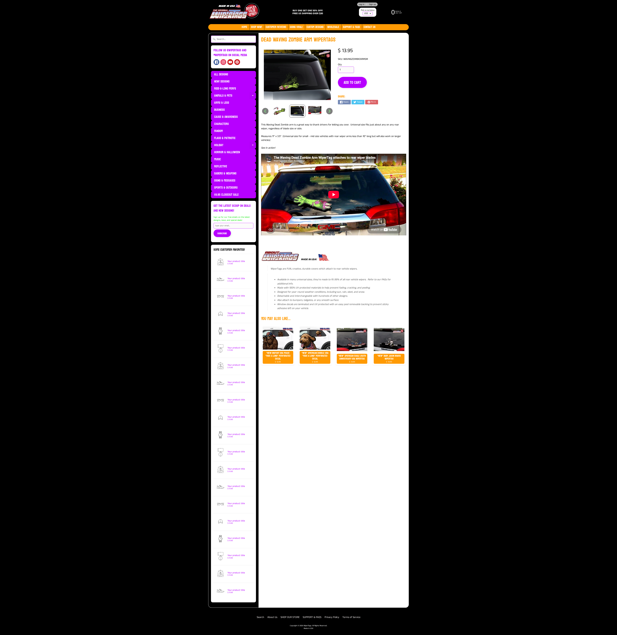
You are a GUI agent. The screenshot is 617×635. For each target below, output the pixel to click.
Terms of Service (351, 617)
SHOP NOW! (256, 27)
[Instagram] (223, 62)
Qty (340, 64)
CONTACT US (370, 27)
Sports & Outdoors (226, 188)
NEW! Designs (222, 81)
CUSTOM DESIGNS (315, 27)
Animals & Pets (235, 96)
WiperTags (307, 625)
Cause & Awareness (226, 117)
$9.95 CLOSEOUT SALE (226, 195)
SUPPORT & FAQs (351, 27)
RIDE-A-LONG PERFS (225, 88)
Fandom (218, 131)
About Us (272, 617)
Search (260, 617)
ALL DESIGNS (221, 74)
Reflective (220, 166)
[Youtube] (230, 62)
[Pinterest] (237, 62)
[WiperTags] (234, 12)
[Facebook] (216, 62)
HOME (244, 27)
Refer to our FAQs (377, 279)
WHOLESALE (333, 27)
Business (219, 110)
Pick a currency (367, 10)
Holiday (235, 145)
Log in (361, 4)
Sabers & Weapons (225, 173)
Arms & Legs (221, 103)
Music (217, 159)
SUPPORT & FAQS (312, 617)
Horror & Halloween (227, 152)
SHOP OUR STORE (290, 617)
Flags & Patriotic (225, 138)
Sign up (372, 4)
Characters (221, 124)
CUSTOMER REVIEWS (276, 27)
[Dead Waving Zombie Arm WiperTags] (280, 111)
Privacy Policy (332, 617)
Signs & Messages (224, 180)
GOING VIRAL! (296, 27)
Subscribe (222, 233)
